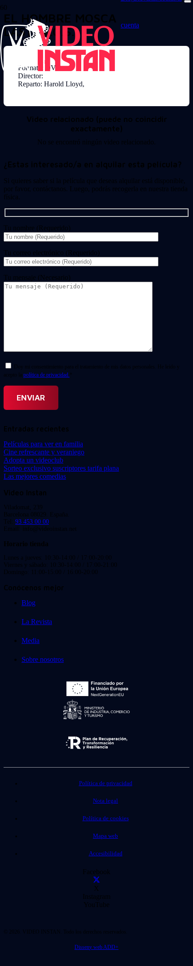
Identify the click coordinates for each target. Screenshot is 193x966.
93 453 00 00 (32, 521)
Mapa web (105, 836)
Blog (28, 603)
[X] (96, 880)
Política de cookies (106, 818)
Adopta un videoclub (33, 460)
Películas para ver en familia (43, 444)
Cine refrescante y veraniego (44, 452)
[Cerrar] (187, 1)
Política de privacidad (105, 783)
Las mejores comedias (35, 476)
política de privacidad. (46, 375)
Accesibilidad (106, 853)
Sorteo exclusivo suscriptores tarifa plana (61, 468)
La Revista (37, 621)
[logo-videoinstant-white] (57, 70)
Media (30, 640)
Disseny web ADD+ (96, 947)
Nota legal (105, 801)
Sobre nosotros (43, 659)
